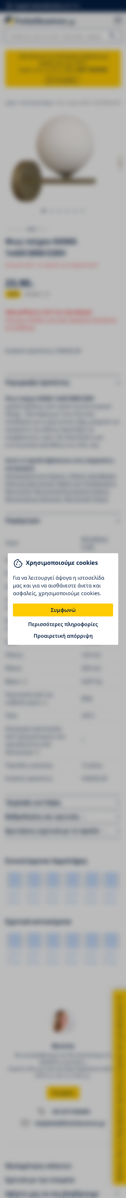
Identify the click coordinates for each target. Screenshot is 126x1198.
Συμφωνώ (63, 610)
